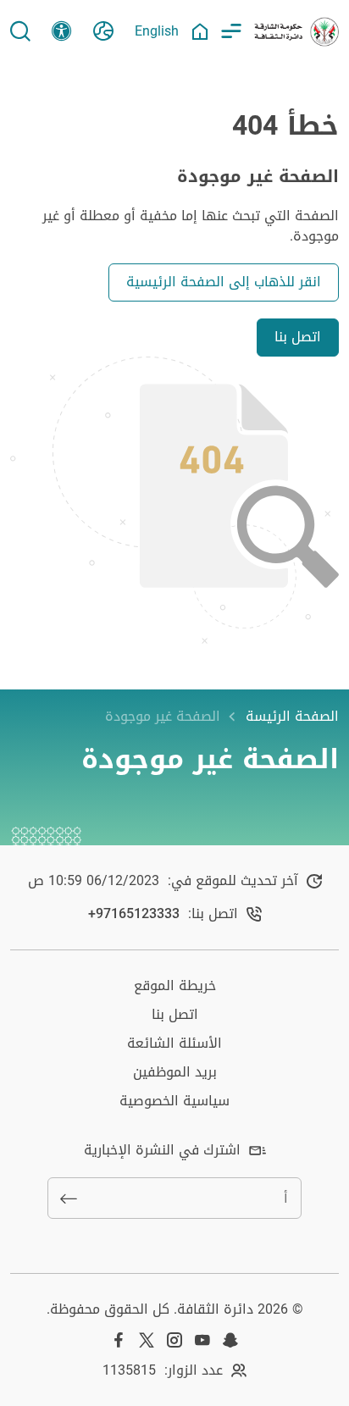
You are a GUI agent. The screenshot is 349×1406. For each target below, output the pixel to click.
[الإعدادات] (62, 31)
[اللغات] (103, 31)
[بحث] (20, 31)
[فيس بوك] (118, 1340)
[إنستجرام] (174, 1340)
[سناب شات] (230, 1340)
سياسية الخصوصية (174, 1101)
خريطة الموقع (175, 985)
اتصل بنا (297, 337)
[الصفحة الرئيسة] (199, 31)
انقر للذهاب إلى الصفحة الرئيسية (223, 281)
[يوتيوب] (202, 1340)
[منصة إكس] (146, 1340)
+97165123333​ (134, 914)
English (157, 31)
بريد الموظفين (175, 1072)
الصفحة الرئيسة (292, 716)
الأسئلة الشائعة (174, 1043)
